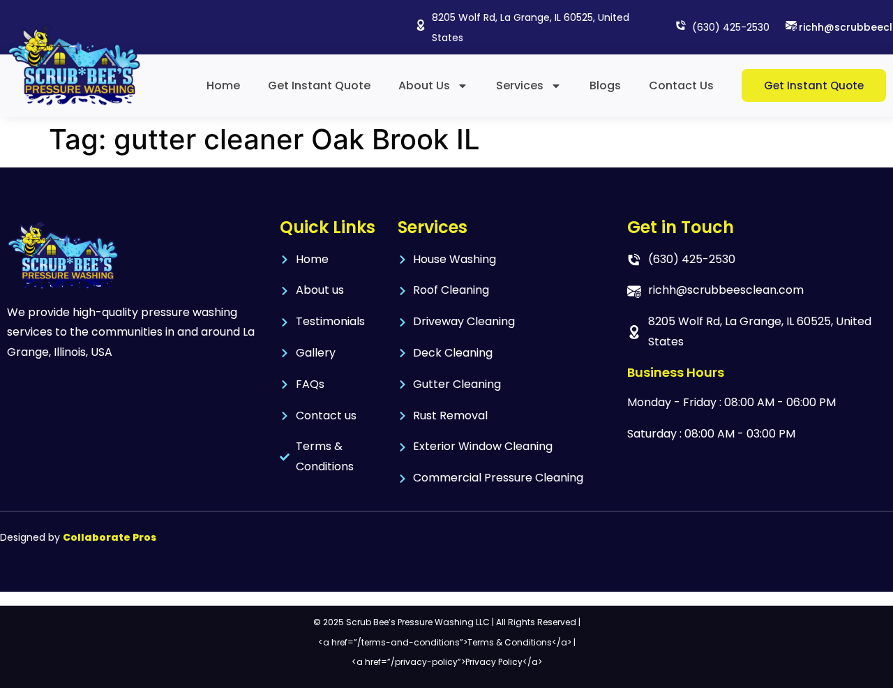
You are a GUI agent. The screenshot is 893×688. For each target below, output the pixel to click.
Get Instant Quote (319, 85)
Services (519, 85)
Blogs (605, 85)
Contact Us (681, 85)
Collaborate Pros (109, 537)
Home (223, 85)
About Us (424, 85)
